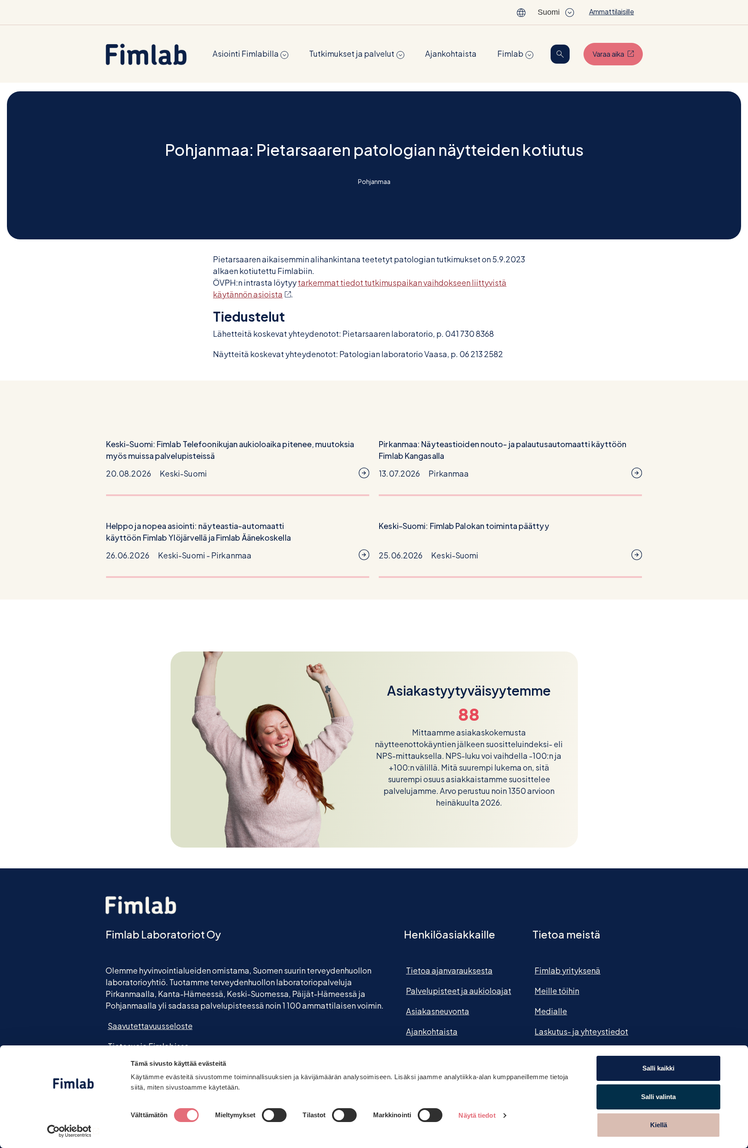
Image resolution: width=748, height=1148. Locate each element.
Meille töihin (557, 991)
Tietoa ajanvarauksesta (449, 970)
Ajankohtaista (451, 53)
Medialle (551, 1011)
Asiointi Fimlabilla (246, 53)
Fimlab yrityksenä (567, 970)
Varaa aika (618, 53)
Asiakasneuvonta (437, 1011)
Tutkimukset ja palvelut (351, 53)
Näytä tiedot (476, 1115)
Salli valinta (658, 1096)
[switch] (274, 1115)
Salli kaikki (658, 1068)
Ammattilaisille (611, 11)
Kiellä (658, 1125)
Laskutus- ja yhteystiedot (581, 1031)
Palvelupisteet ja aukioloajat (458, 991)
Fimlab (510, 53)
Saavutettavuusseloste (150, 1026)
